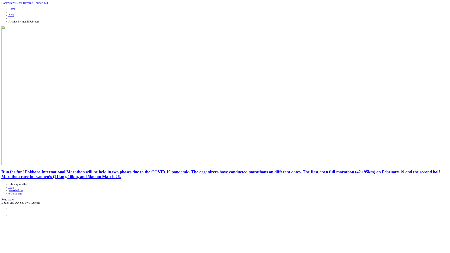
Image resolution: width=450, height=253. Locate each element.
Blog (11, 187)
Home (11, 8)
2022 (11, 15)
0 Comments (15, 193)
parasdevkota (15, 190)
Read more (7, 199)
